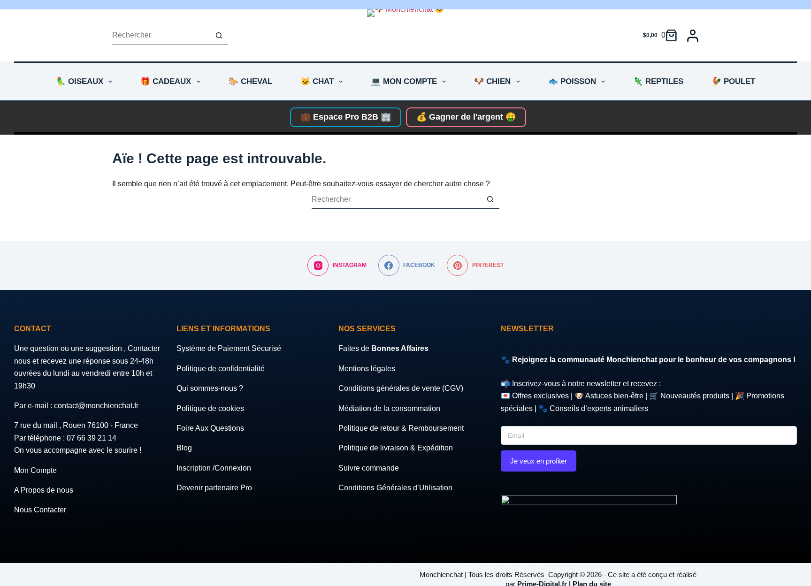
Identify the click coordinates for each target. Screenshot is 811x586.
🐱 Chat (317, 81)
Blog (184, 448)
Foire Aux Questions (210, 428)
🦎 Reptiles (658, 81)
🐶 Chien (492, 81)
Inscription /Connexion (213, 468)
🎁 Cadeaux (165, 81)
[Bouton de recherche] (218, 35)
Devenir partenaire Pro (214, 488)
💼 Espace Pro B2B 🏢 (345, 117)
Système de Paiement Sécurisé (228, 348)
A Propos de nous (43, 490)
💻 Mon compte (404, 81)
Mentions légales (366, 369)
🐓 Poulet (733, 81)
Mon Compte (35, 470)
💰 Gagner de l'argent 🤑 (466, 117)
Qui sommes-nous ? (209, 388)
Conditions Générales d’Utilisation (395, 488)
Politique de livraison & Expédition (395, 448)
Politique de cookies (210, 408)
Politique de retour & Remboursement (401, 428)
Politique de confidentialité (220, 369)
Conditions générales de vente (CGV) (400, 388)
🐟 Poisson (572, 81)
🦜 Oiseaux (79, 81)
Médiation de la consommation (389, 408)
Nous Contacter (40, 510)
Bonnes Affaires (399, 348)
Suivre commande (368, 468)
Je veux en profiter (538, 461)
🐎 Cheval (250, 81)
